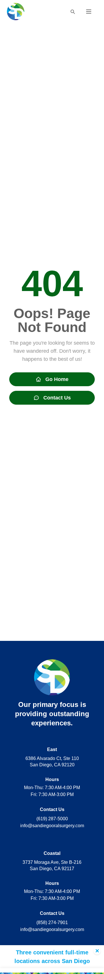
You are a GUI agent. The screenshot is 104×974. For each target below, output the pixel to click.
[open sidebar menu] (88, 11)
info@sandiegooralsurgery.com (52, 825)
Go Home (56, 379)
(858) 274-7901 (52, 922)
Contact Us (57, 398)
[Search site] (72, 11)
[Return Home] (15, 11)
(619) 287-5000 (52, 818)
